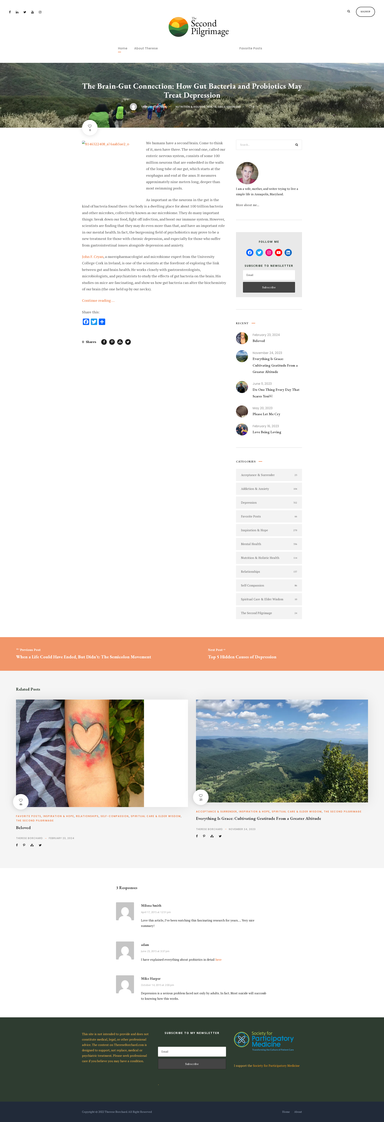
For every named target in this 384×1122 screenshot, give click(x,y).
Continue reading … (98, 300)
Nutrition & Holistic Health (196, 106)
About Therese (146, 48)
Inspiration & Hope (58, 816)
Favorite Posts (250, 48)
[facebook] (10, 12)
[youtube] (32, 12)
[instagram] (40, 12)
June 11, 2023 (262, 384)
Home (122, 48)
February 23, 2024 (266, 335)
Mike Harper (151, 978)
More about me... (247, 205)
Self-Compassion (115, 816)
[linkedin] (17, 12)
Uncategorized (229, 106)
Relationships (87, 816)
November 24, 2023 (267, 353)
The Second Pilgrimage (35, 820)
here (218, 960)
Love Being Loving (267, 432)
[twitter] (24, 12)
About (298, 1112)
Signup (365, 11)
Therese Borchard (154, 106)
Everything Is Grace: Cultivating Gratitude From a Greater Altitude (275, 365)
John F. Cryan (92, 256)
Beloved (259, 340)
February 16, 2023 (266, 426)
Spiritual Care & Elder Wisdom (156, 816)
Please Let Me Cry (266, 414)
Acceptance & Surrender (216, 811)
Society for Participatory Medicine (276, 1066)
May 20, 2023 (263, 408)
